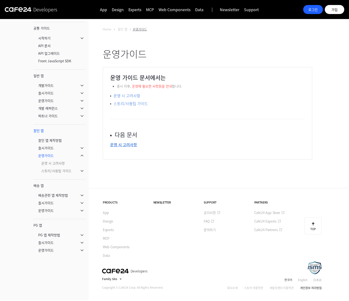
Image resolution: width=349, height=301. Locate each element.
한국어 (288, 280)
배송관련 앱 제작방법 (53, 195)
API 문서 (44, 45)
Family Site (109, 279)
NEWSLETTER (162, 202)
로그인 (313, 9)
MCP (150, 9)
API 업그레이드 (49, 53)
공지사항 (210, 212)
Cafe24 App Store (267, 212)
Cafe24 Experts (265, 221)
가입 (334, 9)
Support (251, 9)
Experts (134, 9)
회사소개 (232, 287)
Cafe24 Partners (266, 229)
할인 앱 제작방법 (50, 140)
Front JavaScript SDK (54, 60)
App (103, 9)
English (302, 280)
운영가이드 (46, 100)
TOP (313, 229)
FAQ (207, 221)
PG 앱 (37, 225)
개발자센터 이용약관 (281, 287)
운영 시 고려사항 (53, 163)
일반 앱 (38, 75)
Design (118, 9)
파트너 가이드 (48, 115)
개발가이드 (46, 85)
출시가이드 (46, 93)
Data (199, 9)
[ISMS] (314, 268)
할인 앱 (38, 130)
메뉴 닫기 (82, 38)
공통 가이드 (41, 28)
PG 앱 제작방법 (49, 235)
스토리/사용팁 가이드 (56, 170)
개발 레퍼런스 (48, 108)
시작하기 (44, 38)
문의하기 (210, 229)
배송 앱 (38, 185)
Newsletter (229, 9)
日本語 (317, 280)
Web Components (174, 9)
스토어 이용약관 (253, 287)
